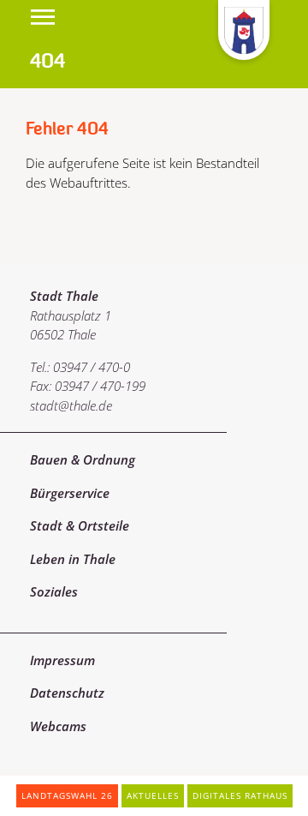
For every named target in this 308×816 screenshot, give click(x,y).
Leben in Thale (73, 558)
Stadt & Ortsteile (79, 525)
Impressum (62, 660)
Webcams (58, 726)
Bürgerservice (70, 492)
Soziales (54, 591)
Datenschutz (67, 692)
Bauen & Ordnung (82, 459)
